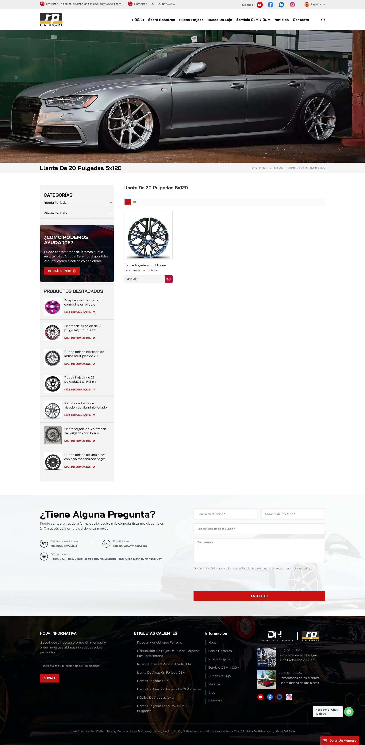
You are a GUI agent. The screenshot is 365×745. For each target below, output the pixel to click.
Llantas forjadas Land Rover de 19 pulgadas (162, 708)
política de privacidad (257, 731)
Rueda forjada (191, 19)
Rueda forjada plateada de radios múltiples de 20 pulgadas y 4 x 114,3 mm (84, 354)
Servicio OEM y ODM (253, 19)
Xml (237, 731)
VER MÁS (132, 279)
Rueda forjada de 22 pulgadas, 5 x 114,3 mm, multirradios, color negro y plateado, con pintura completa (84, 380)
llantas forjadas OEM (153, 681)
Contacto (301, 19)
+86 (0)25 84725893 (162, 4)
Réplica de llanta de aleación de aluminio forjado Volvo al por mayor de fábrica (85, 405)
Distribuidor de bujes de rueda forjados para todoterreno (168, 653)
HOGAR (138, 19)
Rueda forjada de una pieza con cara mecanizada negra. (85, 457)
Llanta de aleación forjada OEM (161, 672)
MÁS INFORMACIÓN (77, 312)
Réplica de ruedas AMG (155, 697)
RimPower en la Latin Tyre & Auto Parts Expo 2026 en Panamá (299, 658)
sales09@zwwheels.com (105, 4)
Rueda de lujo (220, 19)
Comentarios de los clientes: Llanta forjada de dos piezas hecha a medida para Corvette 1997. (300, 680)
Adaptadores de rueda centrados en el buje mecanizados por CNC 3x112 (85, 302)
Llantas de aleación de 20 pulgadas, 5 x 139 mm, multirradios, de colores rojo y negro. (85, 328)
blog (211, 692)
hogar (213, 642)
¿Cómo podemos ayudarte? (66, 239)
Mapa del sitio (285, 731)
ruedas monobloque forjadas (159, 642)
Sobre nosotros (161, 19)
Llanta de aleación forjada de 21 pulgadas (169, 689)
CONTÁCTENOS (59, 271)
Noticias (282, 19)
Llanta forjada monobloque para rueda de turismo (145, 267)
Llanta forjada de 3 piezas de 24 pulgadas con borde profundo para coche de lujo (85, 431)
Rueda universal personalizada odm (164, 664)
